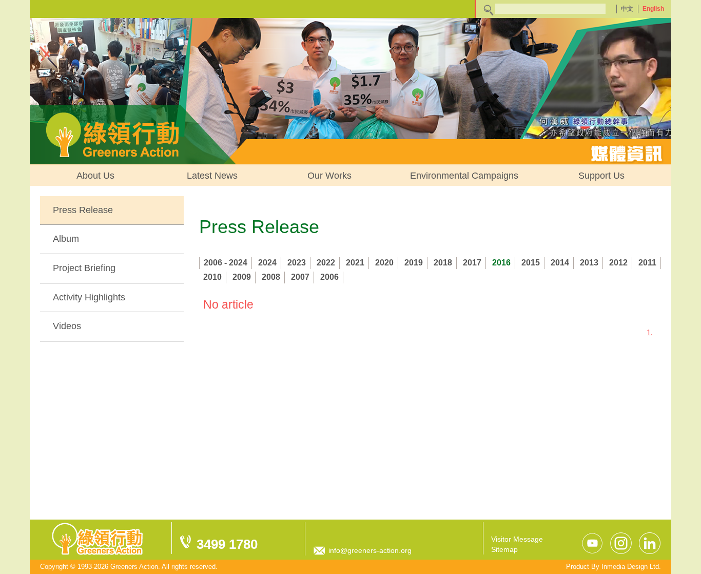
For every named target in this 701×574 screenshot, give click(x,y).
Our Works (329, 175)
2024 (267, 262)
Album (66, 239)
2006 (329, 277)
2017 (472, 262)
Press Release (83, 210)
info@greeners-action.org (370, 550)
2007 (300, 277)
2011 (647, 262)
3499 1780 (227, 544)
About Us (95, 175)
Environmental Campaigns (464, 175)
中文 (627, 8)
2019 (413, 262)
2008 (271, 277)
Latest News (212, 175)
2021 (355, 262)
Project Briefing (84, 268)
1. (650, 332)
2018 (443, 262)
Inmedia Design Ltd (630, 566)
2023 (296, 262)
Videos (67, 326)
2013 (589, 262)
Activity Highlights (89, 297)
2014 (560, 262)
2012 (618, 262)
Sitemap (504, 549)
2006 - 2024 (225, 262)
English (653, 8)
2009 (241, 277)
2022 (326, 262)
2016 (501, 262)
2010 (212, 277)
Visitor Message (517, 539)
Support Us (601, 175)
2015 (530, 262)
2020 (384, 262)
